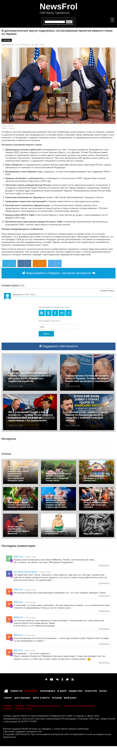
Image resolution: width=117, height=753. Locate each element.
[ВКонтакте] (57, 679)
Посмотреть (104, 565)
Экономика (47, 690)
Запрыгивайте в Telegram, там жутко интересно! (58, 273)
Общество (76, 690)
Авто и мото (41, 697)
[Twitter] (67, 679)
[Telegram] (46, 679)
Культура (91, 690)
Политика (6, 40)
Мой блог (70, 697)
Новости (16, 690)
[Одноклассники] (62, 679)
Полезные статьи (23, 708)
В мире (62, 690)
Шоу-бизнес (22, 697)
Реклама (20, 705)
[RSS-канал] (72, 679)
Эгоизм (57, 697)
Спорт (8, 697)
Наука (103, 690)
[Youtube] (51, 679)
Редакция (7, 705)
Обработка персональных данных (44, 705)
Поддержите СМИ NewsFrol (60, 346)
